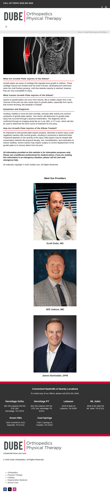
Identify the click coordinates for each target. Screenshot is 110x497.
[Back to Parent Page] (95, 38)
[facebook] (102, 7)
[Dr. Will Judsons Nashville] (55, 250)
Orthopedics (13, 472)
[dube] (55, 184)
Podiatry (11, 477)
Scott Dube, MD (55, 243)
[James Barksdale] (55, 316)
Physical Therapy (15, 475)
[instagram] (106, 7)
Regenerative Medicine (17, 480)
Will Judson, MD (55, 309)
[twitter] (10, 489)
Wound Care (13, 483)
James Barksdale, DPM (55, 375)
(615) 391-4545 (26, 3)
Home (80, 32)
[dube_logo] (32, 11)
